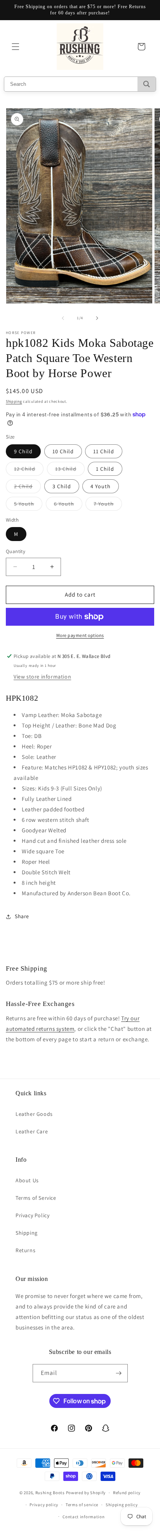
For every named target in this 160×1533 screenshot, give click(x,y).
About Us (27, 1180)
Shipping (14, 401)
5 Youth (28, 505)
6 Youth (68, 505)
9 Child (23, 451)
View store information (42, 676)
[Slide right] (97, 318)
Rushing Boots (50, 1492)
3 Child (61, 486)
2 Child (27, 487)
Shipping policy (122, 1504)
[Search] (146, 84)
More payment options (80, 635)
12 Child (28, 470)
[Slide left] (62, 318)
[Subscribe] (118, 1373)
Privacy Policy (32, 1215)
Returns (25, 1250)
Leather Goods (34, 1113)
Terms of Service (36, 1197)
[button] (15, 46)
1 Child (105, 468)
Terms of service (82, 1504)
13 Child (70, 470)
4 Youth (100, 486)
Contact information (83, 1516)
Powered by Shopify (86, 1492)
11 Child (103, 451)
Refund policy (127, 1492)
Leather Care (32, 1131)
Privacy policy (44, 1504)
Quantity (15, 551)
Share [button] (22, 916)
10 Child (63, 451)
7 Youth (108, 505)
